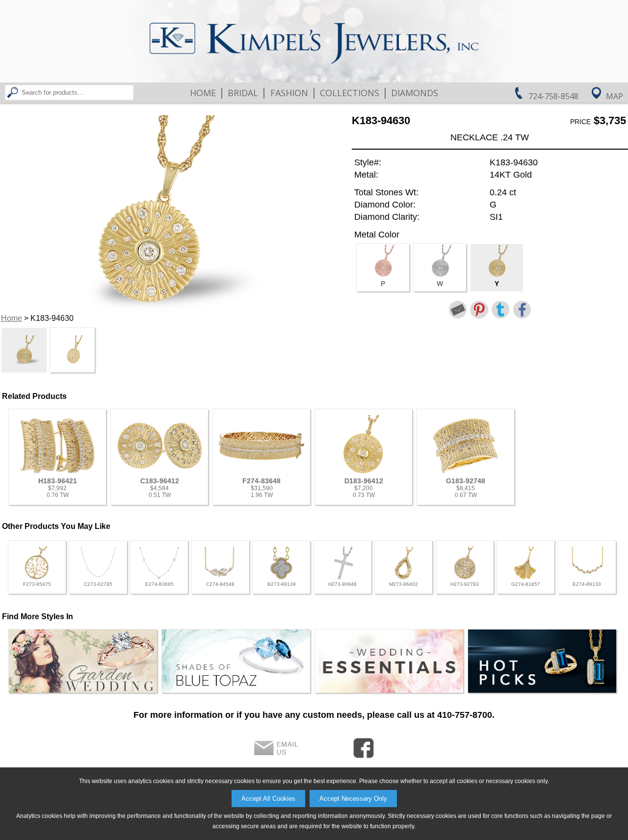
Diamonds (414, 93)
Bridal (243, 93)
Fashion (289, 93)
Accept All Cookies (268, 798)
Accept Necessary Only (353, 798)
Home (203, 93)
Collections (349, 93)
